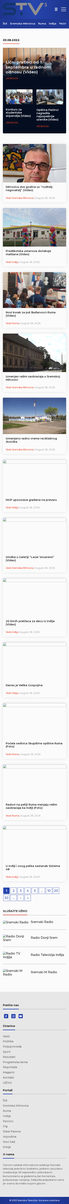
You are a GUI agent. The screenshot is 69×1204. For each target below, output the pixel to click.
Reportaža (10, 1067)
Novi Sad (9, 1142)
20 (56, 891)
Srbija (7, 1147)
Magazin (9, 1072)
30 (6, 898)
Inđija (52, 23)
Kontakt (8, 1077)
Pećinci (64, 23)
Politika (8, 1041)
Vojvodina (9, 1136)
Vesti (6, 1036)
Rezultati (9, 1057)
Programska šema (15, 1062)
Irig (5, 1126)
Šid (5, 23)
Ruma (42, 23)
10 (49, 891)
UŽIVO (7, 1082)
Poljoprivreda (12, 1046)
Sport (7, 1051)
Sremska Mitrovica (22, 23)
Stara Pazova (12, 1131)
